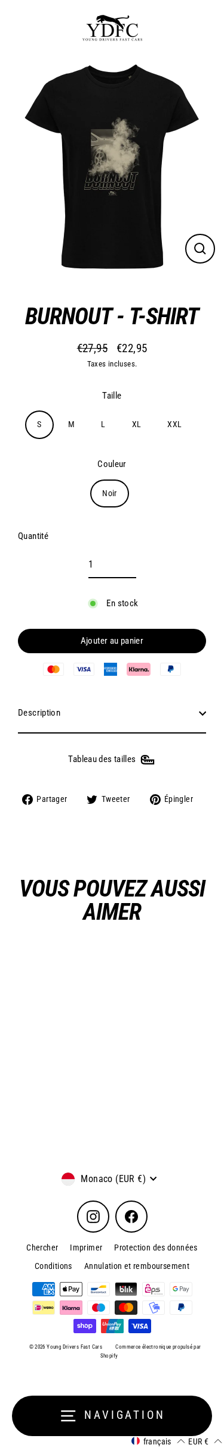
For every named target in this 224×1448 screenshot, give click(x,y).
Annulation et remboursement (136, 1266)
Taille (111, 395)
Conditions (53, 1266)
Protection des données (155, 1247)
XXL (174, 424)
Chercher (42, 1247)
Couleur (112, 464)
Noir (109, 493)
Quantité (33, 536)
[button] (158, 1441)
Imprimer (86, 1247)
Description (39, 712)
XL (137, 424)
